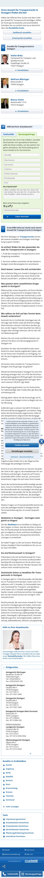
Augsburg (10, 769)
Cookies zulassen (22, 445)
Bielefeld (9, 776)
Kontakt (7, 850)
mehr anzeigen (12, 806)
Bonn (8, 784)
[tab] (22, 32)
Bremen (9, 792)
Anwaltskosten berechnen (17, 822)
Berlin (8, 773)
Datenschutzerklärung (26, 457)
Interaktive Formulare (15, 836)
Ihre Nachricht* (10, 186)
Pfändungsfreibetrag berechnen (20, 833)
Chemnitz (10, 796)
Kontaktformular (16, 28)
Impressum (14, 457)
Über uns (29, 854)
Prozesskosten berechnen (17, 826)
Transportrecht (27, 236)
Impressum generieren (16, 819)
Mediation (12, 524)
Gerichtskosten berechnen (17, 829)
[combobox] (22, 155)
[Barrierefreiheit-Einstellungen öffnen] (41, 441)
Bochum (9, 780)
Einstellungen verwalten (22, 451)
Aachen (9, 765)
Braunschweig (11, 788)
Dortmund (10, 800)
